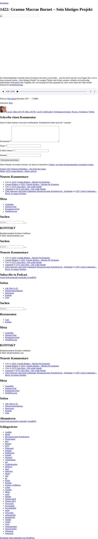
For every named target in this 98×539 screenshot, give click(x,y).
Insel (7, 469)
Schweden (9, 513)
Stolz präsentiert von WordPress (22, 538)
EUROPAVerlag (16, 85)
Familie (8, 455)
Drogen (8, 444)
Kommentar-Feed (12, 209)
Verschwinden (11, 529)
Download (11, 99)
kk (6, 478)
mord (7, 494)
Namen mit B (10, 499)
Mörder (8, 497)
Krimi (7, 480)
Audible (8, 432)
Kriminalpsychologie (62, 112)
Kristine (8, 322)
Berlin (7, 434)
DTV (7, 446)
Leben (7, 487)
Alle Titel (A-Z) (11, 288)
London (8, 490)
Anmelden (9, 204)
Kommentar (5, 141)
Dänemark (9, 448)
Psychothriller (10, 508)
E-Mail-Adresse (7, 150)
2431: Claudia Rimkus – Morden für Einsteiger (31, 182)
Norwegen (9, 503)
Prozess (75, 112)
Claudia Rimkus (11, 184)
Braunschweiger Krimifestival (17, 437)
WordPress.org (11, 211)
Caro (8, 112)
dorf (6, 441)
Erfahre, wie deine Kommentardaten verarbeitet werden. (71, 165)
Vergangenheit (11, 526)
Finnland (8, 457)
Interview (9, 471)
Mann (7, 492)
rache (7, 510)
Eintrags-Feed (10, 207)
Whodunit (9, 531)
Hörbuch (8, 467)
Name (3, 146)
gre (6, 462)
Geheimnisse (10, 460)
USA (7, 524)
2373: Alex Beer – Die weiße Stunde (27, 187)
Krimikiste (4, 3)
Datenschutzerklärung (14, 291)
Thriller (91, 112)
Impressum (9, 293)
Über (7, 297)
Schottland (83, 112)
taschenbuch (10, 517)
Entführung (9, 453)
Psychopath (9, 506)
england (8, 451)
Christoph (9, 189)
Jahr (6, 476)
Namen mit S (10, 501)
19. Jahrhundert (46, 112)
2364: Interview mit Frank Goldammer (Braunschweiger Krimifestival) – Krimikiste (39, 191)
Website (3, 155)
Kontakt (8, 295)
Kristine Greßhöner (13, 485)
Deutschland (10, 439)
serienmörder (10, 515)
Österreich (9, 533)
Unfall (7, 522)
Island (7, 474)
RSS (11, 103)
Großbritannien (11, 464)
